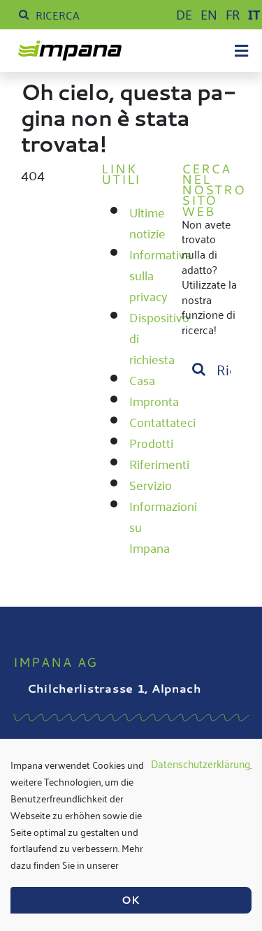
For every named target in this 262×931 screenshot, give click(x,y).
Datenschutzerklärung (200, 764)
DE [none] (184, 14)
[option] (184, 14)
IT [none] (254, 14)
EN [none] (209, 14)
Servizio (150, 484)
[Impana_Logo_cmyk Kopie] (69, 48)
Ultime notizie (147, 222)
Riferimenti (159, 463)
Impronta (154, 400)
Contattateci (162, 421)
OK (131, 900)
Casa (142, 379)
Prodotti (151, 442)
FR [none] (233, 14)
